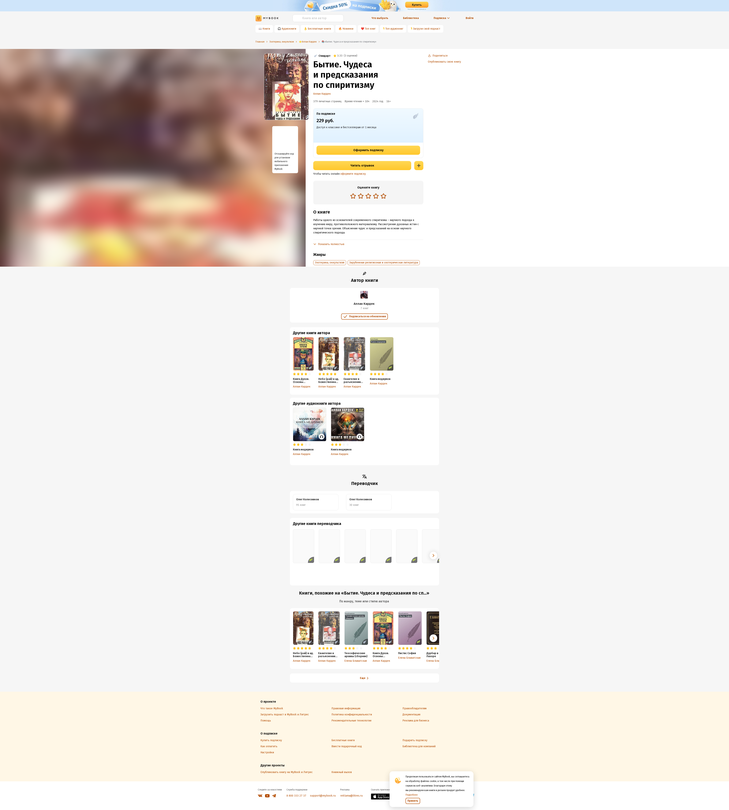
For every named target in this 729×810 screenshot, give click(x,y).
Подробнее (412, 795)
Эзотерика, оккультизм (329, 262)
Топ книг (370, 28)
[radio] (353, 196)
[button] (433, 555)
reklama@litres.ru (351, 795)
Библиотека (411, 18)
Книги (266, 28)
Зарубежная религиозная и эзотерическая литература (383, 262)
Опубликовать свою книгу (444, 61)
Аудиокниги (289, 28)
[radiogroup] (368, 196)
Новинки (347, 28)
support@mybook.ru (323, 795)
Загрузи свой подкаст (426, 28)
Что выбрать (380, 18)
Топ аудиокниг (394, 28)
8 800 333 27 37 (296, 795)
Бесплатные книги (319, 28)
